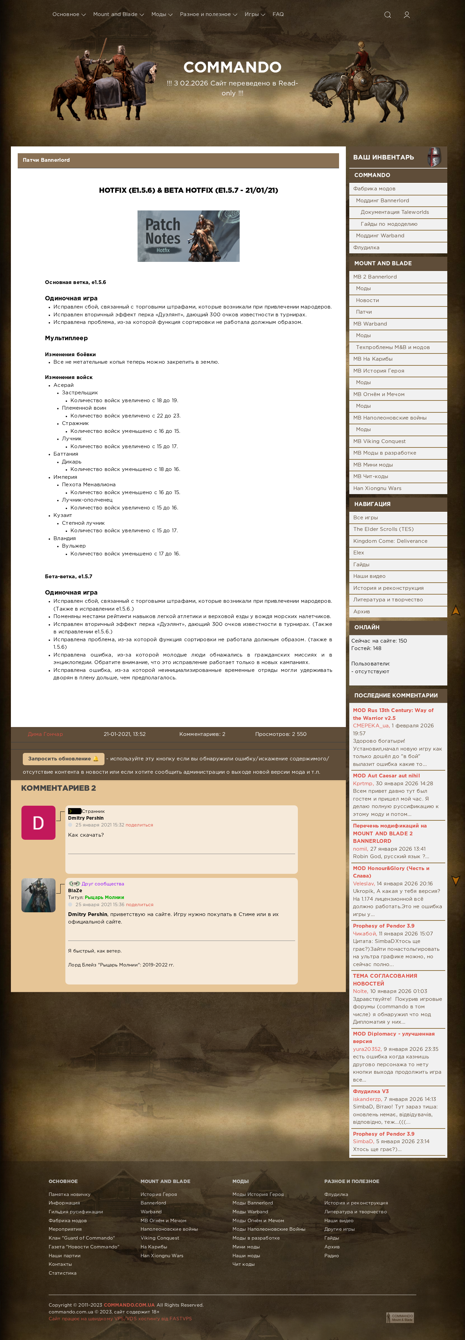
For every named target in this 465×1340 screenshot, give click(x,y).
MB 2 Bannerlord (375, 277)
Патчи (364, 312)
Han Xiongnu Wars (377, 488)
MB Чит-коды (370, 476)
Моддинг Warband (380, 236)
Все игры (365, 518)
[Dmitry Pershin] (38, 809)
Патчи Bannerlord (46, 160)
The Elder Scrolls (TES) (383, 529)
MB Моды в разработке (384, 453)
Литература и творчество (388, 600)
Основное (65, 14)
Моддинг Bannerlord (382, 201)
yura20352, (367, 1049)
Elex (358, 553)
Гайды (361, 565)
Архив (361, 612)
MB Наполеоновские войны (390, 418)
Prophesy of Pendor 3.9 (384, 926)
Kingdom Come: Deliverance (390, 541)
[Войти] (406, 15)
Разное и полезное (205, 14)
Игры (251, 14)
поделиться (139, 825)
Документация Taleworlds (395, 212)
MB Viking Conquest (379, 441)
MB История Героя (378, 371)
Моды (158, 14)
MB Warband (370, 324)
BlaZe (75, 891)
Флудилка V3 (371, 1091)
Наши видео (369, 576)
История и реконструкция (388, 588)
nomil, (361, 849)
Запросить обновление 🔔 (63, 759)
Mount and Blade (115, 14)
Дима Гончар (45, 734)
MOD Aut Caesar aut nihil (386, 776)
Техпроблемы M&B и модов (393, 347)
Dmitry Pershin (85, 818)
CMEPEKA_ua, (371, 726)
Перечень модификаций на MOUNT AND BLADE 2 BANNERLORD (390, 834)
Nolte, (361, 991)
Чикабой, (365, 934)
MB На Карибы (372, 359)
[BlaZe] (38, 882)
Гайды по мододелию (389, 224)
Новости (367, 300)
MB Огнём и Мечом (379, 394)
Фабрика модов (374, 189)
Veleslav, (364, 884)
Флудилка (366, 248)
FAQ (278, 14)
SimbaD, (363, 1141)
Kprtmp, (363, 784)
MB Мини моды (373, 465)
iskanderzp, (367, 1099)
